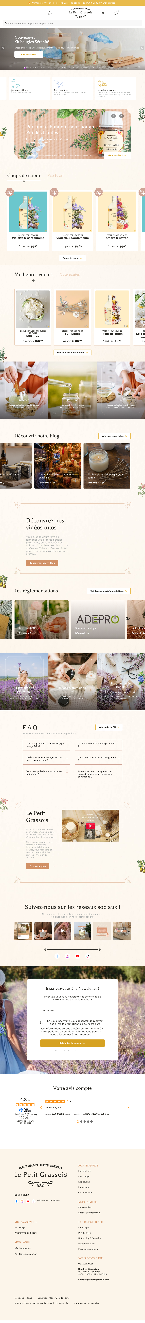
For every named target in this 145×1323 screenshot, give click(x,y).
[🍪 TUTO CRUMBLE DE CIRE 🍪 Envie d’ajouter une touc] (62, 931)
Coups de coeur (71, 258)
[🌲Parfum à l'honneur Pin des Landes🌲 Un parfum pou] (82, 931)
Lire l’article (45, 482)
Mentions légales (23, 1298)
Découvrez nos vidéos (42, 563)
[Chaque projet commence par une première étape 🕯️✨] (43, 931)
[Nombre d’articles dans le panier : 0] (103, 13)
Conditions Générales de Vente (54, 1298)
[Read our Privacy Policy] (103, 1028)
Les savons (84, 1182)
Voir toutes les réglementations (106, 591)
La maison (83, 1187)
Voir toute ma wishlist (25, 1254)
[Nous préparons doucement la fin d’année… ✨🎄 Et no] (102, 931)
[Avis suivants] (128, 1107)
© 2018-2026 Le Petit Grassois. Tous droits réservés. (41, 1303)
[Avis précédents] (41, 1107)
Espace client (85, 1207)
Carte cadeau (85, 1192)
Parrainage (19, 1227)
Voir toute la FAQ (108, 727)
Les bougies (84, 1176)
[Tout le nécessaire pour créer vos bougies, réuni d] (121, 931)
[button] (142, 48)
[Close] (140, 1227)
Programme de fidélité (26, 1233)
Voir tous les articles (112, 436)
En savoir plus (37, 866)
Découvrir (24, 633)
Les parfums (84, 1171)
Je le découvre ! (29, 59)
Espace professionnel (89, 1212)
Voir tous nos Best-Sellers (70, 352)
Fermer (108, 1307)
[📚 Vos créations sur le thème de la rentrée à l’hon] (23, 931)
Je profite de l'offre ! (111, 155)
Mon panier (25, 1248)
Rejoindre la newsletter (72, 1043)
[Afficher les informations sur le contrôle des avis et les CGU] (36, 1114)
